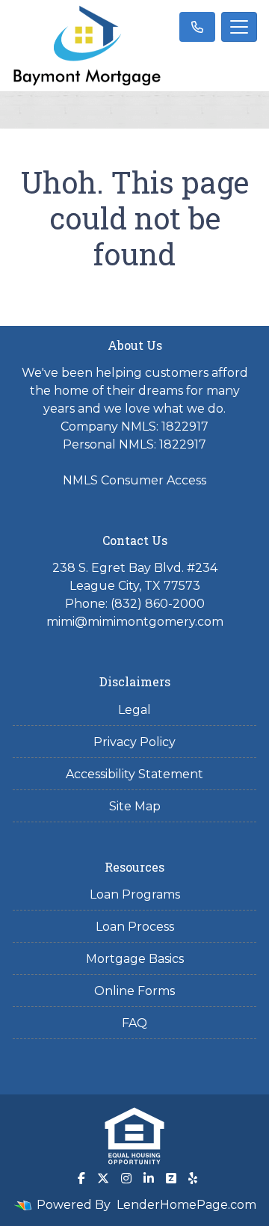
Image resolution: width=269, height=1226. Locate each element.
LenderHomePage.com (186, 1205)
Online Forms (134, 991)
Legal (134, 710)
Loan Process (135, 927)
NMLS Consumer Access (134, 480)
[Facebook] (81, 1178)
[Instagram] (126, 1178)
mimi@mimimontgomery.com (134, 621)
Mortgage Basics (135, 959)
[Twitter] (103, 1178)
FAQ (134, 1023)
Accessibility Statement (134, 774)
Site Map (135, 806)
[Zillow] (171, 1178)
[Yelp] (192, 1178)
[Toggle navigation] (239, 27)
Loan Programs (135, 894)
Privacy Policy (134, 742)
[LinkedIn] (148, 1178)
